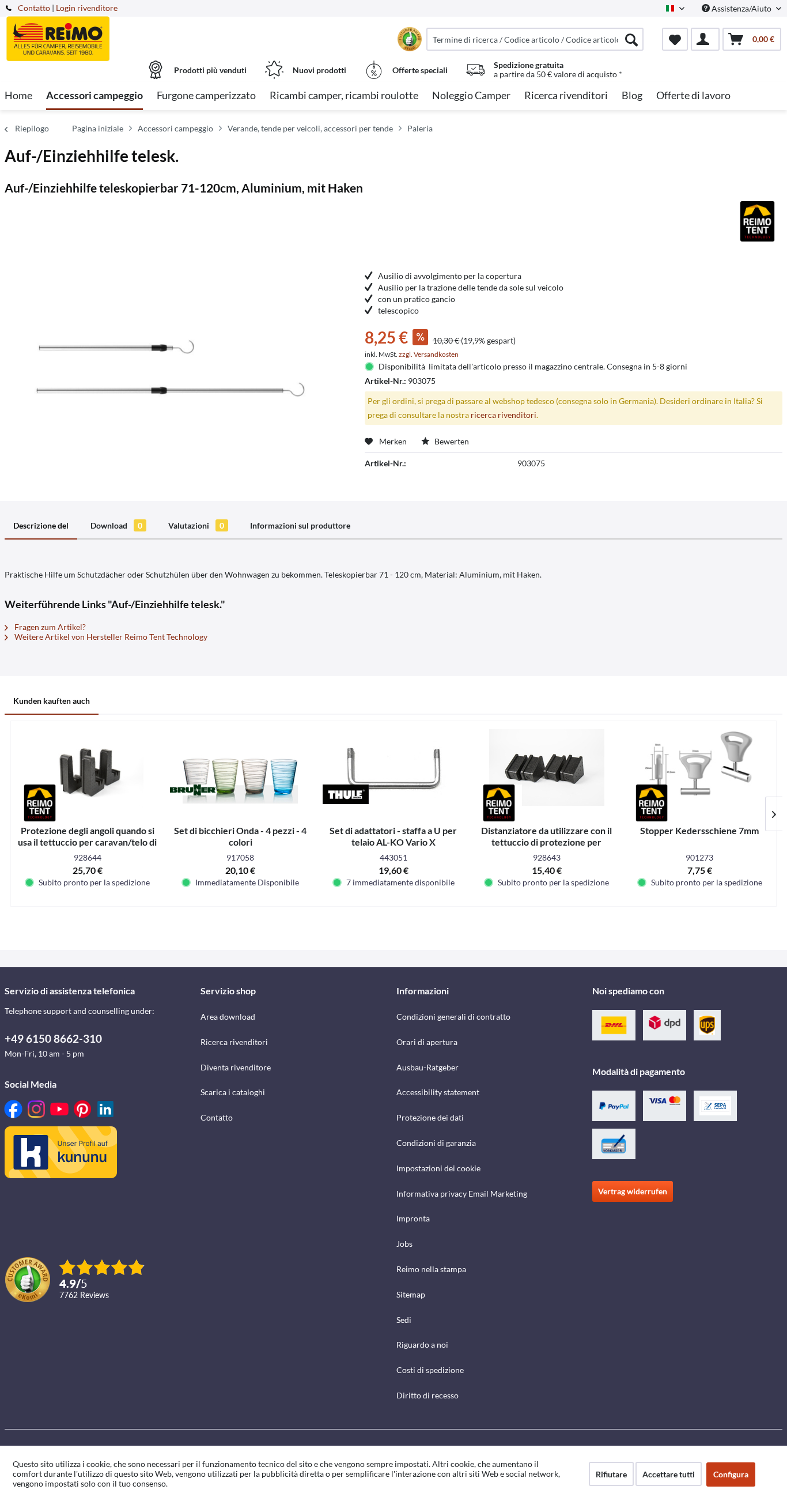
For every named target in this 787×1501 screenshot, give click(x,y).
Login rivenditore (87, 8)
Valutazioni (196, 525)
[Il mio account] (705, 39)
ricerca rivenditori (503, 415)
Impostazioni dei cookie (438, 1168)
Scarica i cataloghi (232, 1092)
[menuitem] (535, 39)
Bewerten (451, 441)
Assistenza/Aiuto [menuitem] (741, 8)
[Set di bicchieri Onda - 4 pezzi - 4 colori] (241, 767)
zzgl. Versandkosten (429, 354)
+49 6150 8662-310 (53, 1038)
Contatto (34, 8)
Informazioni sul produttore (300, 525)
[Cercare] (631, 39)
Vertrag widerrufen (632, 1191)
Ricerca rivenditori (234, 1042)
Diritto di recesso (427, 1395)
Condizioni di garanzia (436, 1143)
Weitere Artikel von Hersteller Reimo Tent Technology (110, 637)
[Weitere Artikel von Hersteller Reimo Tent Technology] (757, 221)
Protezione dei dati (430, 1117)
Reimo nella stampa (431, 1269)
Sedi (403, 1320)
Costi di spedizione (430, 1370)
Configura (730, 1474)
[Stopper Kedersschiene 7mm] (699, 767)
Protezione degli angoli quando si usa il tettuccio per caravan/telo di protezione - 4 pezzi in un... (87, 836)
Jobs (404, 1244)
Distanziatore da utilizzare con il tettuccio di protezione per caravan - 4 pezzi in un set (546, 836)
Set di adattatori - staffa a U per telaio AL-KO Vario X (393, 836)
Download (116, 525)
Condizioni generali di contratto (453, 1016)
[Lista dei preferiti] (675, 39)
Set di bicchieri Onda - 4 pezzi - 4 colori (240, 836)
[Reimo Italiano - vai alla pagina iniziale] (101, 33)
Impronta (413, 1218)
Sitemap (410, 1294)
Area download (227, 1016)
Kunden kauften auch (51, 701)
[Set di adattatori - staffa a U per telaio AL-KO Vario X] (393, 767)
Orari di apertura (426, 1042)
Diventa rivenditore (235, 1067)
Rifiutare (611, 1474)
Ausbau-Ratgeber (427, 1067)
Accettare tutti (668, 1474)
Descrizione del (41, 525)
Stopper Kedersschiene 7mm (699, 830)
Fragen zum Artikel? (49, 627)
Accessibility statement (437, 1092)
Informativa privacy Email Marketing (461, 1193)
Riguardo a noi (422, 1344)
